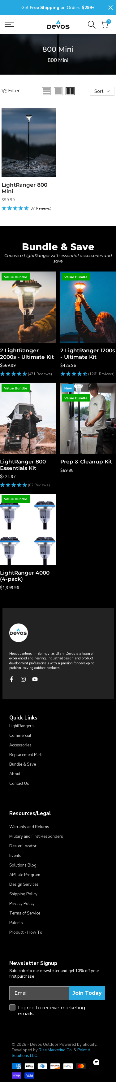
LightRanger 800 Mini (24, 188)
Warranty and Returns (29, 827)
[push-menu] (9, 24)
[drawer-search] (92, 24)
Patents (16, 923)
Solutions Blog (23, 865)
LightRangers (21, 726)
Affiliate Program (24, 875)
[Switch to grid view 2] (70, 91)
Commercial (20, 735)
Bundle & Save (22, 764)
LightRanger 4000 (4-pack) (24, 576)
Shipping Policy (23, 894)
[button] (26, 208)
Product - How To (25, 932)
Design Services (24, 884)
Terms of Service (24, 913)
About (14, 774)
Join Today (87, 993)
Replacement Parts (26, 755)
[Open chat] (96, 1062)
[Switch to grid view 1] (58, 91)
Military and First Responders (36, 836)
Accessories (20, 745)
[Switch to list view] (46, 91)
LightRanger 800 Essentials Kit (23, 464)
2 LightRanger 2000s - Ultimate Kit (27, 353)
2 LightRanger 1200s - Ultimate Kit (87, 353)
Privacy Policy (22, 903)
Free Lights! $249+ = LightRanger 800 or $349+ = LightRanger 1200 (58, 8)
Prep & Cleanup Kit (86, 461)
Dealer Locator (23, 846)
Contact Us (19, 783)
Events (15, 855)
